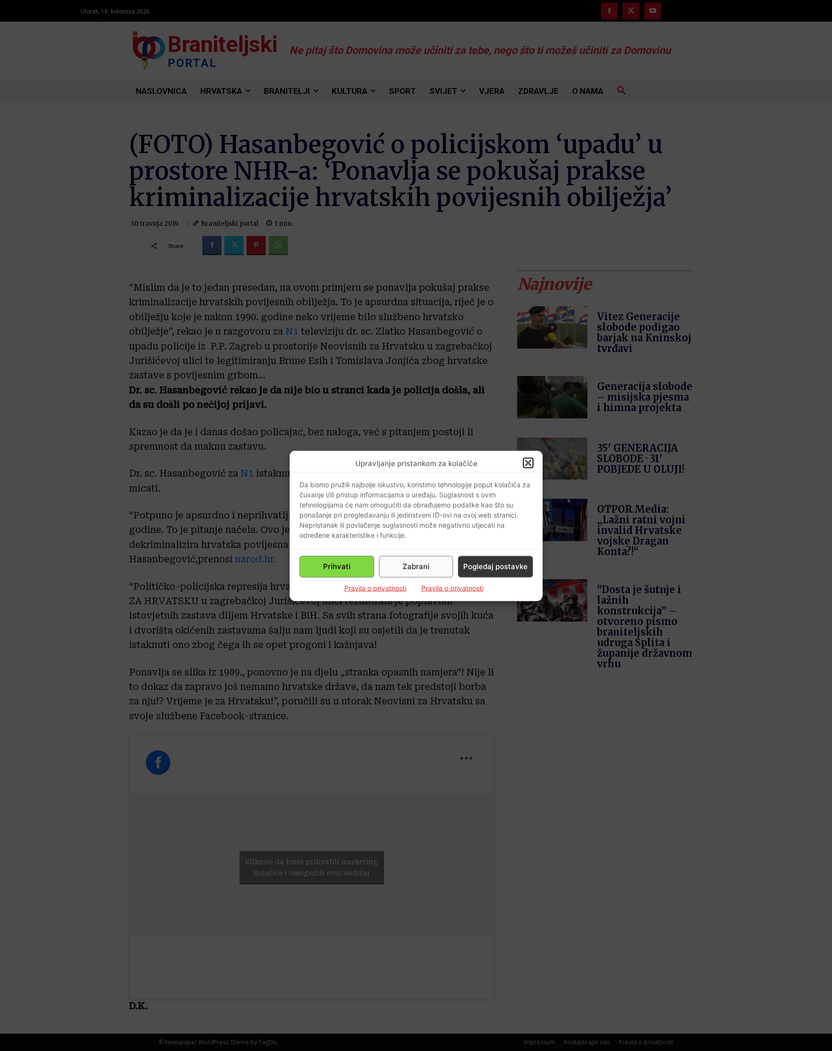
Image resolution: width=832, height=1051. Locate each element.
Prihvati (337, 566)
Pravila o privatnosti (375, 588)
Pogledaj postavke (495, 566)
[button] (528, 463)
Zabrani (416, 566)
